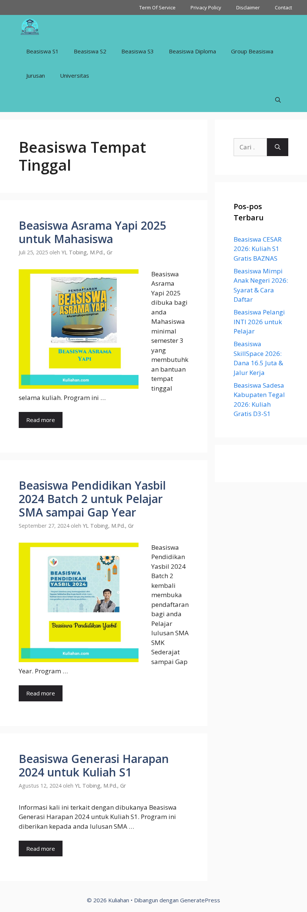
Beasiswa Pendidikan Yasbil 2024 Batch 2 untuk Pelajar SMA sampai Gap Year (92, 499)
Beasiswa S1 (42, 51)
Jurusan (35, 75)
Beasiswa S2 (90, 51)
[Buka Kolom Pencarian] (278, 100)
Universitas (74, 75)
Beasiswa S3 (137, 51)
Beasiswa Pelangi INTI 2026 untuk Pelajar (259, 321)
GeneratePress (200, 900)
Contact (283, 7)
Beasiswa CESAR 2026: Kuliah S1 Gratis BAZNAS (258, 249)
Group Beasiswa (252, 51)
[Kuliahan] (30, 27)
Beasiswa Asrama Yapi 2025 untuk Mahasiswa (92, 232)
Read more (40, 420)
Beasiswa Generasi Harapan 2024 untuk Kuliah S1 (94, 765)
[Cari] (277, 147)
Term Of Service (157, 7)
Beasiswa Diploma (192, 51)
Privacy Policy (206, 7)
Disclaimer (248, 7)
